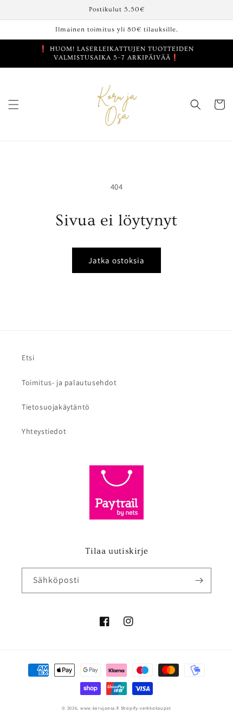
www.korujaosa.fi (100, 708)
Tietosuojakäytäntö (56, 407)
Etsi (28, 357)
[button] (13, 104)
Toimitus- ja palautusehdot (69, 382)
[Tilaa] (199, 580)
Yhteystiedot (44, 431)
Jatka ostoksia (116, 260)
